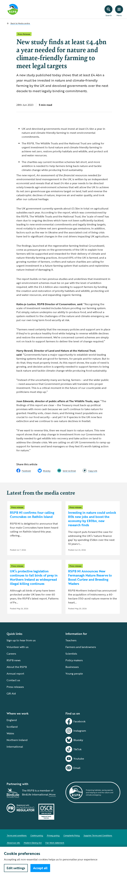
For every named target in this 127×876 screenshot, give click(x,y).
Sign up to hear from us (21, 640)
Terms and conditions (16, 835)
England (12, 720)
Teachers (70, 640)
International (15, 747)
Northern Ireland (17, 740)
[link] (90, 471)
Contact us (13, 680)
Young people (74, 674)
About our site (13, 842)
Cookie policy (36, 835)
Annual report (15, 674)
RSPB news (14, 660)
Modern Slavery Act (33, 842)
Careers (11, 654)
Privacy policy (53, 835)
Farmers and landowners (80, 647)
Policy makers (74, 660)
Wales (10, 733)
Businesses (72, 667)
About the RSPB (17, 667)
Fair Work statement (54, 842)
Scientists (71, 654)
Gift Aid (11, 693)
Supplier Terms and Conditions (98, 835)
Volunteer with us (17, 647)
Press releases (15, 687)
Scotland (12, 727)
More (52, 794)
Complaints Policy (72, 835)
